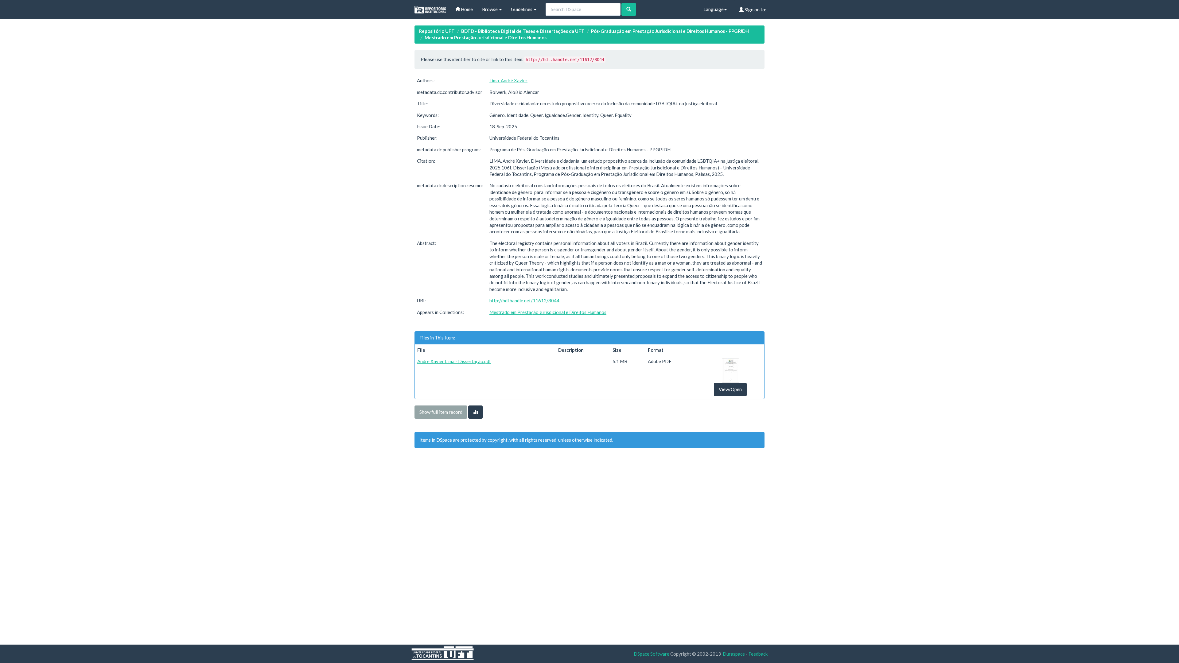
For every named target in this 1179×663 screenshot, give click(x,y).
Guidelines (522, 9)
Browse (490, 9)
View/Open (730, 389)
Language (713, 9)
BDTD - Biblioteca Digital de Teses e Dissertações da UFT (523, 31)
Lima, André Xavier (508, 80)
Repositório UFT (437, 31)
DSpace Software (651, 654)
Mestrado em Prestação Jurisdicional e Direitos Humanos (486, 37)
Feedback (758, 654)
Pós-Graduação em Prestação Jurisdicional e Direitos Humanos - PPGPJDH (670, 31)
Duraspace (734, 654)
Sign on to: (755, 9)
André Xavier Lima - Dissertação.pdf (454, 361)
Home (466, 9)
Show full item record (440, 412)
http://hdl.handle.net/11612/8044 (524, 300)
